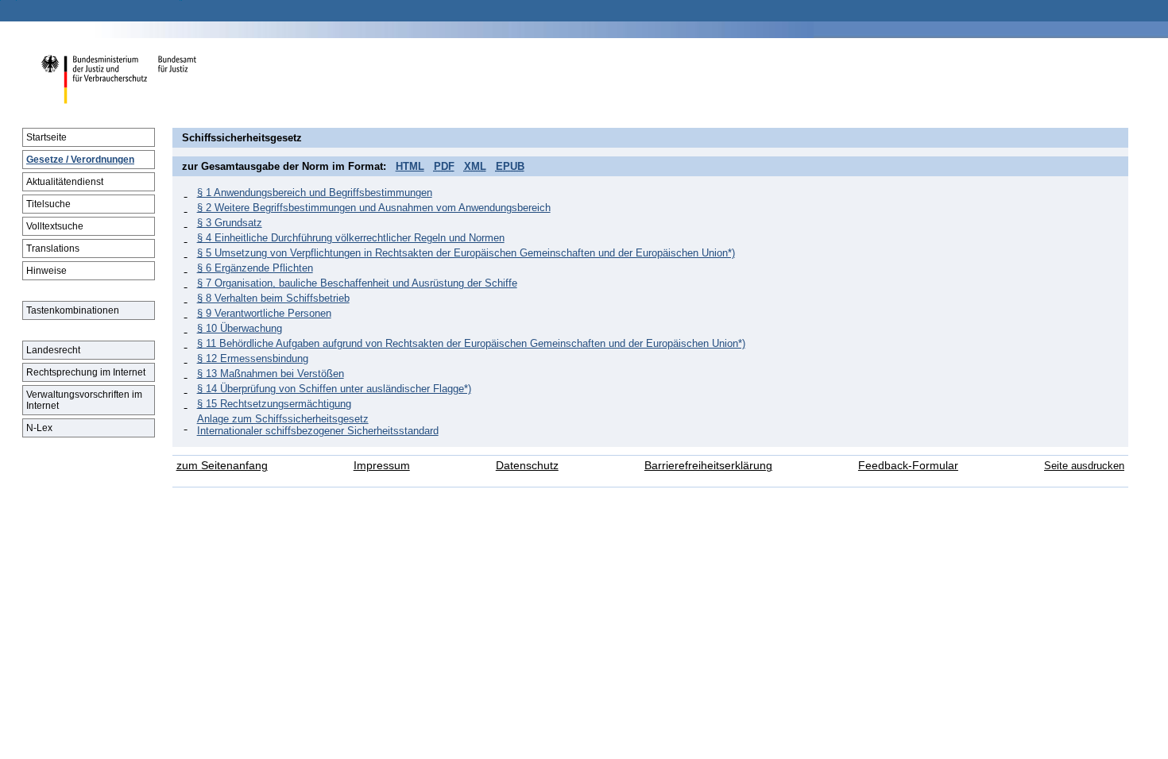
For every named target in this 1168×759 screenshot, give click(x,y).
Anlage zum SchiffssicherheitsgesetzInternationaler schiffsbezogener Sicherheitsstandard (318, 425)
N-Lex (39, 427)
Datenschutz (527, 466)
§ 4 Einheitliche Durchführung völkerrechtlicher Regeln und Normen (351, 238)
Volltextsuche (54, 226)
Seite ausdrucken (1084, 466)
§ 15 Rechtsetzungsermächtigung (274, 404)
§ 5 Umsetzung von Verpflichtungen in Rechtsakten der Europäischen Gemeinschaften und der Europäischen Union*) (466, 253)
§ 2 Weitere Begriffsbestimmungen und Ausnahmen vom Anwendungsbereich (374, 208)
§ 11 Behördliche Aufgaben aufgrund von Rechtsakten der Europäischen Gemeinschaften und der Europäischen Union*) (471, 343)
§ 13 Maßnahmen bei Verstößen (270, 374)
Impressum (382, 466)
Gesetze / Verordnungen (80, 159)
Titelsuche (48, 204)
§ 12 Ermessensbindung (252, 358)
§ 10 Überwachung (239, 328)
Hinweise (46, 270)
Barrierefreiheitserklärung (708, 466)
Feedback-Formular (908, 466)
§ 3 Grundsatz (229, 223)
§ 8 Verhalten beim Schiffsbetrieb (273, 298)
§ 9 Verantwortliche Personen (264, 313)
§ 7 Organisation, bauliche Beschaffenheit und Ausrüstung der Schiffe (357, 283)
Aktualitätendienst (64, 181)
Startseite (46, 137)
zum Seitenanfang (222, 466)
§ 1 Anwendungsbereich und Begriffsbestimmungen (314, 192)
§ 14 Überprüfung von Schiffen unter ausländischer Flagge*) (334, 389)
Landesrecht (53, 350)
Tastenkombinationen (72, 310)
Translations (52, 248)
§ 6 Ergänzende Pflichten (255, 268)
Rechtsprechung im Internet (85, 372)
